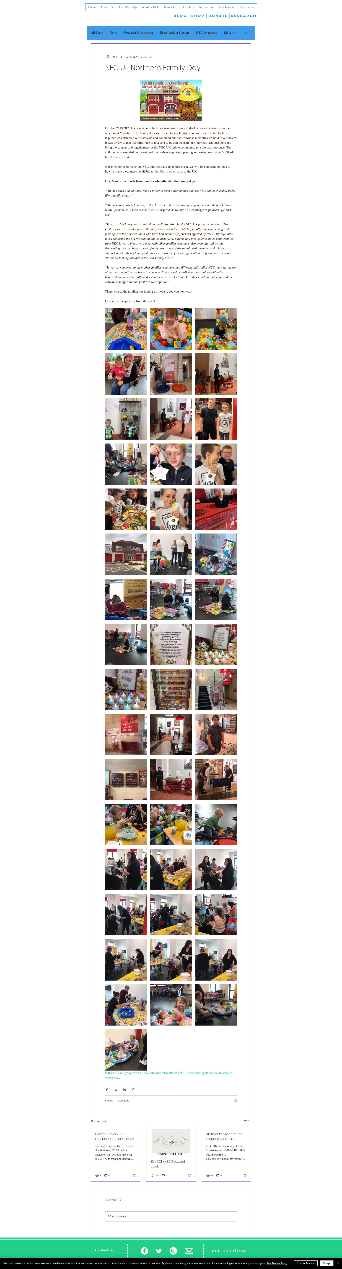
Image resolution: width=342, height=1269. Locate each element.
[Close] (338, 1263)
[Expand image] (126, 329)
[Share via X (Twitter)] (115, 1089)
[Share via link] (133, 1089)
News (113, 32)
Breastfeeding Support (174, 32)
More (227, 32)
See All (247, 1120)
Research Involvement (138, 32)
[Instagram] (173, 1251)
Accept (326, 1263)
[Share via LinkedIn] (124, 1089)
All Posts (97, 32)
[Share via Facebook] (106, 1089)
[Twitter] (159, 1251)
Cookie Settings (306, 1263)
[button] (246, 32)
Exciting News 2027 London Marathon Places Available (114, 1136)
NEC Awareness (206, 32)
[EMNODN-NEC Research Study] (170, 1141)
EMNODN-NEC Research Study (168, 1164)
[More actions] (235, 57)
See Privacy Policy (276, 1263)
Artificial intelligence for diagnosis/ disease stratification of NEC (224, 1136)
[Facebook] (144, 1251)
